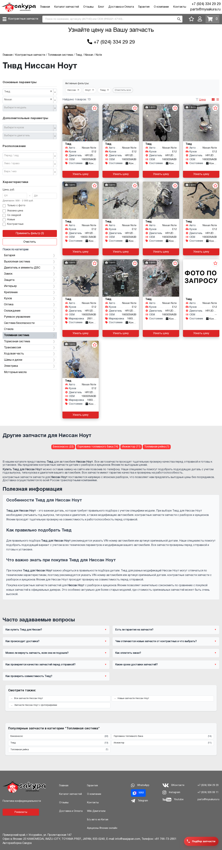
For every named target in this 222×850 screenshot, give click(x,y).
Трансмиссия (12, 347)
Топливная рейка (59, 749)
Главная (45, 7)
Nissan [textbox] (28, 99)
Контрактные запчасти (23, 19)
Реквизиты (21, 812)
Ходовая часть (14, 354)
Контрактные (15, 224)
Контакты (179, 7)
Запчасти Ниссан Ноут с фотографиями (35, 705)
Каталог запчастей (66, 7)
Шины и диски (13, 360)
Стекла (8, 329)
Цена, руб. (9, 190)
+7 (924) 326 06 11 (208, 792)
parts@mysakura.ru (205, 9)
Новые (11, 220)
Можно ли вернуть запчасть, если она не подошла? (37, 653)
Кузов (8, 298)
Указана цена (15, 211)
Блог (101, 7)
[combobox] (30, 92)
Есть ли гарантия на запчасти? (134, 630)
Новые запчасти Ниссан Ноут (133, 698)
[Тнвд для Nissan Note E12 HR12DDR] (80, 122)
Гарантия (144, 7)
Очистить (29, 242)
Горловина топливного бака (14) (97, 447)
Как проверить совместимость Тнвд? (29, 676)
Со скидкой (14, 215)
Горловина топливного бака (163, 736)
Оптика (8, 304)
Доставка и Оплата (121, 7)
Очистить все (123, 90)
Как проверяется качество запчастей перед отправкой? (40, 664)
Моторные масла (15, 372)
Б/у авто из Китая (97, 820)
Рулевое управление (17, 317)
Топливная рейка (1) (156, 447)
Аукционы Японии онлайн (102, 828)
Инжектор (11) (131, 447)
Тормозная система (17, 341)
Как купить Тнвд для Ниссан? (24, 630)
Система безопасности (19, 323)
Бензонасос (59, 736)
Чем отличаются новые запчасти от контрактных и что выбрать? (156, 641)
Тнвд (59, 743)
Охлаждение (12, 311)
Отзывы (88, 7)
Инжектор (163, 743)
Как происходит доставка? (22, 641)
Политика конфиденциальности (22, 801)
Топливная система (16, 335)
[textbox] (28, 108)
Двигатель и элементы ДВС (22, 268)
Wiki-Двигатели (96, 811)
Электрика (11, 366)
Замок (8, 274)
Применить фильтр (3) (30, 233)
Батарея (9, 255)
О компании (161, 7)
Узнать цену (80, 174)
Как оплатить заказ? (128, 653)
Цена (202, 100)
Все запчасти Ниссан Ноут (28, 698)
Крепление (11, 292)
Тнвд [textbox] (28, 91)
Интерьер (10, 286)
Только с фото (16, 205)
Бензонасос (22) (63, 447)
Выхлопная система (17, 262)
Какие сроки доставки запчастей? (136, 664)
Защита (9, 280)
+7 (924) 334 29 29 (206, 4)
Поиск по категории (15, 249)
